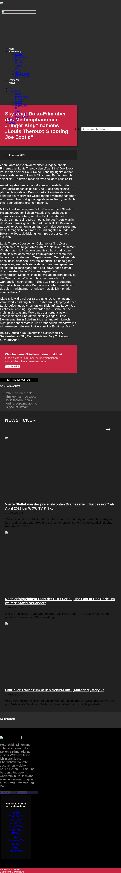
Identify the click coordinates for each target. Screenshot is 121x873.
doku (30, 393)
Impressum (19, 872)
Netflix (18, 54)
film (8, 396)
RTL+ (18, 68)
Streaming (15, 51)
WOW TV (16, 823)
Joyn (17, 71)
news (28, 400)
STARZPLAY (22, 74)
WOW (18, 63)
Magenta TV (22, 77)
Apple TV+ (21, 65)
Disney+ (19, 60)
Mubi (16, 847)
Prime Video (22, 57)
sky (33, 403)
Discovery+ (16, 850)
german (17, 396)
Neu (11, 48)
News (12, 83)
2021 (9, 393)
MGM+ (15, 844)
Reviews (14, 80)
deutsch (20, 393)
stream (24, 407)
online (10, 403)
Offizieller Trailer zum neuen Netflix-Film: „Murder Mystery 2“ (54, 690)
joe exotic (30, 396)
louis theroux (14, 400)
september (23, 403)
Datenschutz (5, 872)
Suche (77, 129)
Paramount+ (16, 830)
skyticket (12, 407)
